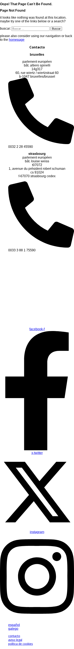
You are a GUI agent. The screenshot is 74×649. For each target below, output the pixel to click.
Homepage (16, 39)
